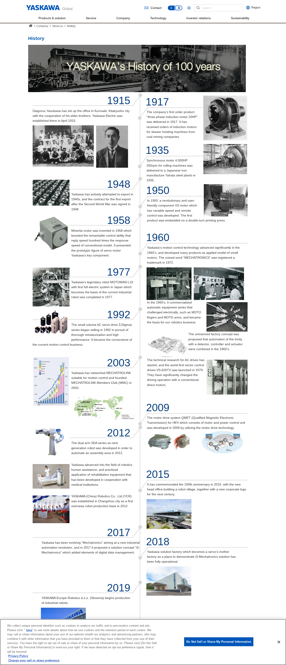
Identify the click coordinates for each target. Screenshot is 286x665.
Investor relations (198, 18)
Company (123, 18)
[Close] (279, 642)
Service (91, 18)
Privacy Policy (18, 656)
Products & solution (52, 18)
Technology (158, 18)
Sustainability (240, 18)
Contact (156, 8)
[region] (143, 642)
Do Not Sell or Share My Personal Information (218, 641)
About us (57, 26)
